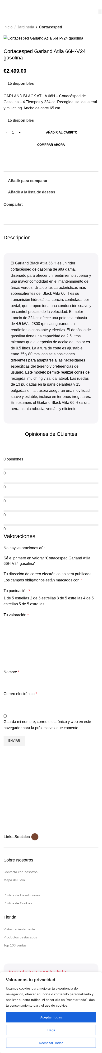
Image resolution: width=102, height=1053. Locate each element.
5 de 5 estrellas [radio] (31, 604)
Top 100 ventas (15, 945)
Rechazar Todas (51, 1043)
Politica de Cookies (18, 903)
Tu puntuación (17, 591)
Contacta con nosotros (20, 872)
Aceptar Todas (51, 1017)
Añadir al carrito (61, 132)
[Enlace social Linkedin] (42, 204)
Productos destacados (20, 937)
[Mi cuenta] (96, 4)
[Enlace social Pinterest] (36, 204)
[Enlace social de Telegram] (47, 204)
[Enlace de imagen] (33, 796)
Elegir (51, 1030)
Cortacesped (50, 27)
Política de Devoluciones (22, 895)
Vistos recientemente (19, 929)
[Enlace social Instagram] (34, 836)
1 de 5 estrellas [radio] (16, 598)
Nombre (11, 672)
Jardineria (25, 27)
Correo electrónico (20, 694)
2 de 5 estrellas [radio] (43, 598)
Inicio (8, 27)
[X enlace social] (31, 204)
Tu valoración (16, 615)
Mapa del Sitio (14, 880)
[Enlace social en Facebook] (25, 204)
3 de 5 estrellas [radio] (69, 598)
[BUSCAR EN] (100, 11)
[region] (51, 1012)
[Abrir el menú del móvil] (5, 4)
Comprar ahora (51, 145)
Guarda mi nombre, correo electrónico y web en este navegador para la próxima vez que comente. (47, 725)
